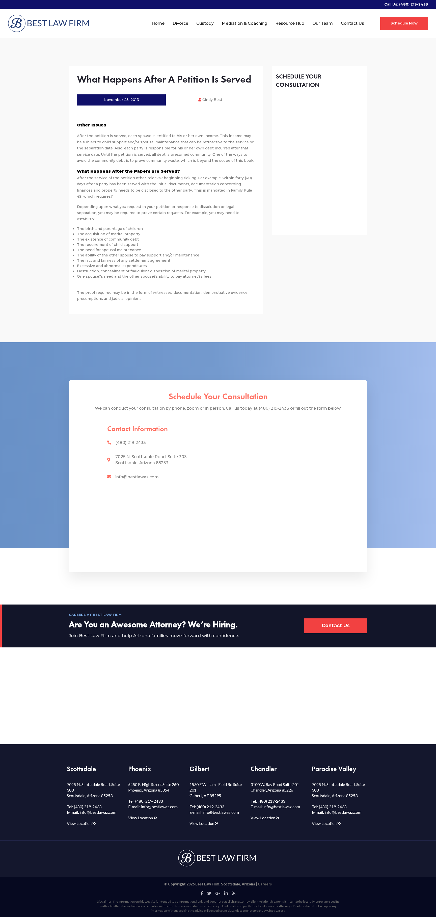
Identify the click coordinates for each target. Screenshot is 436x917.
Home (158, 23)
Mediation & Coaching (244, 23)
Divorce (180, 23)
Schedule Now (404, 23)
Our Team (322, 23)
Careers (265, 884)
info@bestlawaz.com (137, 477)
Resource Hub (289, 23)
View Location (79, 823)
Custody (205, 23)
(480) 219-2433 (413, 4)
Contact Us (352, 23)
